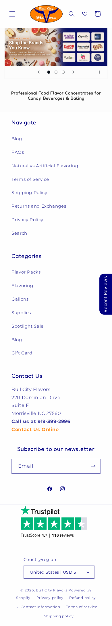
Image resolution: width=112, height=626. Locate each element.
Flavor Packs (26, 272)
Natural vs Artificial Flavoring (44, 165)
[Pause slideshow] (101, 72)
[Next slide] (73, 72)
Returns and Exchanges (38, 206)
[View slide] (56, 46)
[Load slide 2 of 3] (55, 72)
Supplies (21, 312)
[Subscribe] (93, 466)
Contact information (40, 607)
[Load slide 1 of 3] (48, 72)
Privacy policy (49, 598)
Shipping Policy (29, 192)
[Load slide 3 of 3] (63, 72)
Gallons (19, 299)
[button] (12, 13)
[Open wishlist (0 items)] (85, 14)
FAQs (17, 152)
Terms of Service (30, 179)
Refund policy (82, 598)
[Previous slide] (38, 72)
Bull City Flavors (51, 590)
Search (19, 233)
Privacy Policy (27, 219)
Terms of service (81, 607)
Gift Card (21, 353)
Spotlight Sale (27, 326)
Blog (16, 138)
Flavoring (22, 285)
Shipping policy (59, 616)
